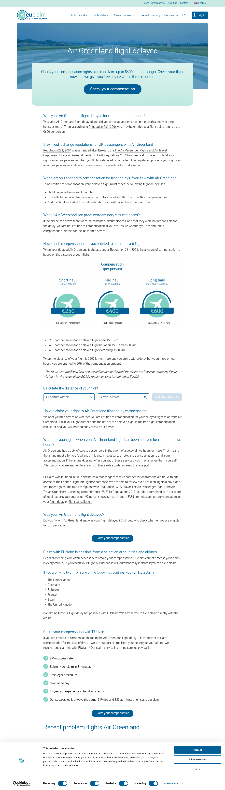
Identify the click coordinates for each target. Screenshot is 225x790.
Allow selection (197, 759)
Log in (201, 15)
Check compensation (154, 3)
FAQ (184, 15)
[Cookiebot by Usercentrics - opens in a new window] (21, 783)
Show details (171, 783)
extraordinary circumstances (107, 221)
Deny (197, 769)
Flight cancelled (79, 15)
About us (172, 3)
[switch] (94, 783)
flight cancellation (80, 502)
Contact (184, 3)
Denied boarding (150, 15)
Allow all (197, 749)
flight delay (57, 502)
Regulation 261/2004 (103, 127)
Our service (171, 15)
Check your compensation (112, 89)
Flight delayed (101, 15)
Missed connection (125, 15)
